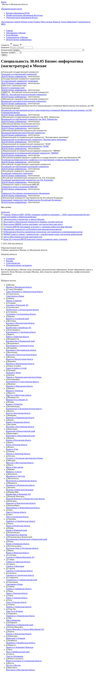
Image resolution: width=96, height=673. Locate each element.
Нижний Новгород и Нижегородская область (25, 499)
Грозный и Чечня (13, 373)
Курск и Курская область (16, 445)
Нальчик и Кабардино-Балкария (19, 490)
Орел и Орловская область (17, 517)
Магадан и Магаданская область (20, 463)
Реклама (9, 261)
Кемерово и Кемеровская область (20, 418)
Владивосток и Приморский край (20, 341)
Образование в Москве (16, 33)
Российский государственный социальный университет (25, 166)
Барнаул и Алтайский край (17, 319)
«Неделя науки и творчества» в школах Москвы (24, 219)
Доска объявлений (69, 22)
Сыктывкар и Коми (14, 584)
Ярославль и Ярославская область (20, 670)
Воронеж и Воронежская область (20, 364)
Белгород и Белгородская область (20, 323)
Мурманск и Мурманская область (20, 485)
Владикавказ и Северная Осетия (20, 346)
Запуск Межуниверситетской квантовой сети (23, 237)
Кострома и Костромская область (20, 427)
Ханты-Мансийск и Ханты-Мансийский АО (25, 629)
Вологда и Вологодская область (19, 359)
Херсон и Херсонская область (19, 634)
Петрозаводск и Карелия (16, 535)
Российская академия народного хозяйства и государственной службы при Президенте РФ (40, 160)
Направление (6, 50)
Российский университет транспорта (17, 173)
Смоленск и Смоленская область (20, 575)
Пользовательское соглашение (19, 265)
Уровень (4, 52)
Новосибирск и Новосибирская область (23, 508)
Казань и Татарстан (14, 404)
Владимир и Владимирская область (21, 350)
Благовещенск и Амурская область (21, 332)
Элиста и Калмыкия (14, 656)
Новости (56, 22)
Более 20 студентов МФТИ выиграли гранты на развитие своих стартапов (35, 239)
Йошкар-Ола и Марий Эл (17, 400)
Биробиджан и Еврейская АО (18, 328)
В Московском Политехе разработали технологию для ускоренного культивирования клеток (43, 232)
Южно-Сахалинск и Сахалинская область (24, 661)
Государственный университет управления (19, 81)
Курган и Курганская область (18, 440)
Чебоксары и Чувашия (15, 638)
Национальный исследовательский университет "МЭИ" (25, 146)
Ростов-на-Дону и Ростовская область (22, 548)
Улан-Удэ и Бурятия (14, 611)
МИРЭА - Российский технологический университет (24, 94)
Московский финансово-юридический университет (23, 133)
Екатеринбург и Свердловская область (22, 382)
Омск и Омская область (16, 512)
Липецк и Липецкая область (18, 454)
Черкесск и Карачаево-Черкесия (19, 647)
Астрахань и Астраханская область (21, 314)
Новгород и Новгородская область (21, 503)
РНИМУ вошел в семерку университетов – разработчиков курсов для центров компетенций (43, 234)
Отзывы (36, 22)
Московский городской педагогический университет (23, 101)
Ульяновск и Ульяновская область (20, 616)
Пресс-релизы (46, 22)
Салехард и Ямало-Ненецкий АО (20, 557)
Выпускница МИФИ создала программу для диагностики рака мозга (33, 224)
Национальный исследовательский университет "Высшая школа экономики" (34, 139)
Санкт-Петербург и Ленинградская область (24, 292)
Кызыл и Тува (12, 449)
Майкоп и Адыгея (13, 472)
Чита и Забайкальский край (18, 652)
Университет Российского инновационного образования (25, 193)
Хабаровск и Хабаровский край (19, 625)
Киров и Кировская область (18, 422)
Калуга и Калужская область (18, 413)
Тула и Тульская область (16, 602)
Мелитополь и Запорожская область (21, 481)
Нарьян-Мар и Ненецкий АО (18, 494)
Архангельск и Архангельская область (22, 310)
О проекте (10, 259)
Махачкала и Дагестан (15, 476)
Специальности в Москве (17, 37)
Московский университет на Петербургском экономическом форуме (33, 229)
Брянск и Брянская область (17, 337)
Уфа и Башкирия (13, 620)
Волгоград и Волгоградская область (21, 355)
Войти (3, 2)
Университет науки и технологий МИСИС (19, 187)
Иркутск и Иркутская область (18, 395)
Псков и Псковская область (17, 544)
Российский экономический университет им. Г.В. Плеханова (27, 180)
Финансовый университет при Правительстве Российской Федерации (31, 200)
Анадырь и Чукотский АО (17, 305)
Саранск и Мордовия (15, 566)
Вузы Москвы (12, 35)
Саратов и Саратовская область (19, 571)
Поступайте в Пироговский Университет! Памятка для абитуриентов (33, 222)
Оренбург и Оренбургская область (20, 521)
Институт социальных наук (12, 88)
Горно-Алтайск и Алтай (16, 368)
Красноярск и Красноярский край (20, 436)
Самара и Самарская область (18, 562)
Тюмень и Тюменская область (18, 607)
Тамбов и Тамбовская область (19, 589)
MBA (3, 24)
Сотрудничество (13, 263)
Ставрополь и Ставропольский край (21, 580)
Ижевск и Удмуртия (14, 391)
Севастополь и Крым (15, 296)
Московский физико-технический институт (19, 126)
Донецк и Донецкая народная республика (24, 377)
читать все (5, 212)
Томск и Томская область (16, 598)
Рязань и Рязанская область (17, 553)
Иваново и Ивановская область (19, 386)
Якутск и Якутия (13, 665)
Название (5, 47)
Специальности (83, 22)
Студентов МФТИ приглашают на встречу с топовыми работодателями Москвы (38, 227)
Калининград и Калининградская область (24, 409)
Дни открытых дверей (10, 22)
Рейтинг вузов (26, 22)
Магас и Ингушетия (14, 467)
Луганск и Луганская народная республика (24, 458)
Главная (9, 31)
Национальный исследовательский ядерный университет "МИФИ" (30, 153)
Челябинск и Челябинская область (20, 643)
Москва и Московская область (19, 287)
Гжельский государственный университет (19, 74)
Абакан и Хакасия (14, 301)
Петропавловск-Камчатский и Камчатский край (26, 539)
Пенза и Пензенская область (18, 526)
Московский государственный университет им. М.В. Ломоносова (29, 119)
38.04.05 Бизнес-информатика (19, 40)
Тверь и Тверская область (17, 593)
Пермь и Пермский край (16, 530)
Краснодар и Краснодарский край (20, 431)
